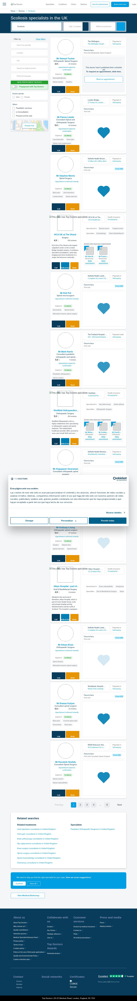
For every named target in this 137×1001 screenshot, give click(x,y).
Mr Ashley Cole (103, 432)
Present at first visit (24, 116)
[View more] (78, 43)
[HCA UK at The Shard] (65, 223)
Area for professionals (100, 4)
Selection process (19, 934)
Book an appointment (105, 79)
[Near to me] (85, 26)
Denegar (29, 520)
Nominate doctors (53, 953)
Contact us (77, 930)
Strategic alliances (53, 934)
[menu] (4, 4)
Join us (49, 938)
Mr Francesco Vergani (103, 256)
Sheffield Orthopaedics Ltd (65, 410)
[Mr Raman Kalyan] (66, 692)
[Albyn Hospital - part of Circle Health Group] (65, 575)
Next (119, 805)
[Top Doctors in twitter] (58, 983)
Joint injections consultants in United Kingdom (36, 829)
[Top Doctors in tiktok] (43, 989)
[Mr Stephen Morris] (66, 164)
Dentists (84, 4)
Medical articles (105, 926)
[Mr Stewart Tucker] (66, 47)
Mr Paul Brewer (117, 432)
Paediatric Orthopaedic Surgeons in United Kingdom (93, 829)
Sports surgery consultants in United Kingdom (36, 853)
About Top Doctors (20, 923)
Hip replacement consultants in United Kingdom (37, 843)
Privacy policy (18, 941)
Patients (19, 987)
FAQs (75, 934)
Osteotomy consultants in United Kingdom (35, 863)
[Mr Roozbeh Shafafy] (66, 751)
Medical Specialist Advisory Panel (25, 937)
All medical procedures (81, 938)
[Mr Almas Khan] (66, 633)
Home (13, 11)
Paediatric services (24, 108)
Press (102, 923)
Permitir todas (107, 520)
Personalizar (67, 520)
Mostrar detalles (114, 512)
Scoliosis (31, 11)
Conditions (63, 4)
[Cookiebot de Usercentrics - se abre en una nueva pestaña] (115, 479)
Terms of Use (18, 945)
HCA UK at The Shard (65, 234)
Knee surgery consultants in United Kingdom (36, 848)
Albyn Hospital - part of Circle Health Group (65, 586)
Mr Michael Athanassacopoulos (90, 432)
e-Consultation (22, 112)
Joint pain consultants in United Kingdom (34, 834)
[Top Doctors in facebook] (43, 983)
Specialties (50, 4)
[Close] (121, 877)
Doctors (22, 11)
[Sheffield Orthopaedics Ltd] (65, 399)
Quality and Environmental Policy (25, 956)
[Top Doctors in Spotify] (48, 989)
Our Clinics (51, 930)
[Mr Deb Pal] (66, 282)
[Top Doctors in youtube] (63, 983)
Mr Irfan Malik (90, 256)
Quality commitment (20, 930)
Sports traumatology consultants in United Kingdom (38, 858)
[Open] (46, 45)
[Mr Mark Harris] (66, 340)
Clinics (73, 4)
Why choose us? (19, 926)
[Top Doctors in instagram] (48, 983)
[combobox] (38, 26)
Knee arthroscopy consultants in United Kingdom (37, 839)
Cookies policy (18, 948)
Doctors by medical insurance (84, 927)
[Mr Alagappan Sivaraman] (66, 458)
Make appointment (89, 262)
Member (19, 984)
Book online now (120, 4)
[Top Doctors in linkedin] (53, 983)
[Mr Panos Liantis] (66, 106)
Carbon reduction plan (21, 959)
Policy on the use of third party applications (28, 952)
